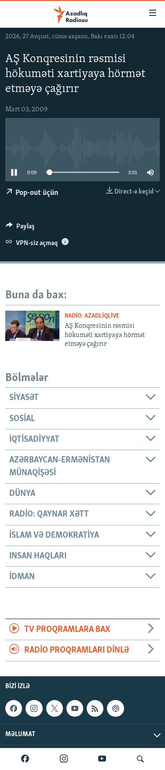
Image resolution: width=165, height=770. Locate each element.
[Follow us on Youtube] (74, 708)
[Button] (20, 228)
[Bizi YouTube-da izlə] (102, 759)
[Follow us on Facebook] (13, 708)
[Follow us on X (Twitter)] (54, 708)
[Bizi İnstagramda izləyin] (63, 759)
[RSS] (95, 708)
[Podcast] (115, 708)
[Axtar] (140, 759)
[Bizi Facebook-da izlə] (25, 759)
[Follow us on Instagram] (34, 708)
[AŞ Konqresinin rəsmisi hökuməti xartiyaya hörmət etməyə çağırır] (32, 326)
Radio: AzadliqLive (92, 316)
